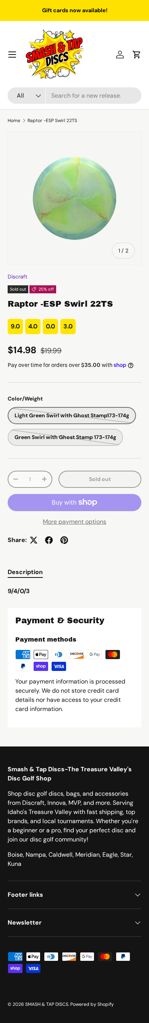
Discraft (18, 276)
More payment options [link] (74, 522)
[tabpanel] (74, 591)
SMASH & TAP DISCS (46, 1004)
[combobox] (74, 95)
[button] (136, 54)
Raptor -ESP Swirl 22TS (52, 120)
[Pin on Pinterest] (64, 540)
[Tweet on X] (33, 540)
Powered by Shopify (92, 1004)
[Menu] (12, 54)
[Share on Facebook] (49, 540)
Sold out (100, 479)
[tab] (25, 572)
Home (14, 120)
